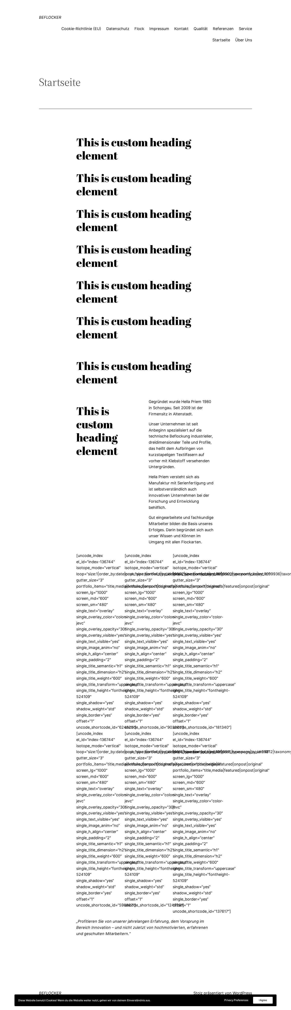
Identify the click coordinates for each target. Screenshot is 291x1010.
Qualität (201, 28)
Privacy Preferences (236, 1000)
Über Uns (243, 40)
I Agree (263, 1000)
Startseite (221, 40)
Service (245, 28)
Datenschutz (117, 28)
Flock (139, 28)
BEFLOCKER (50, 17)
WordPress (242, 993)
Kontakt (181, 28)
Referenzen (223, 28)
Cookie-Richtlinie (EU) (81, 28)
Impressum (159, 28)
